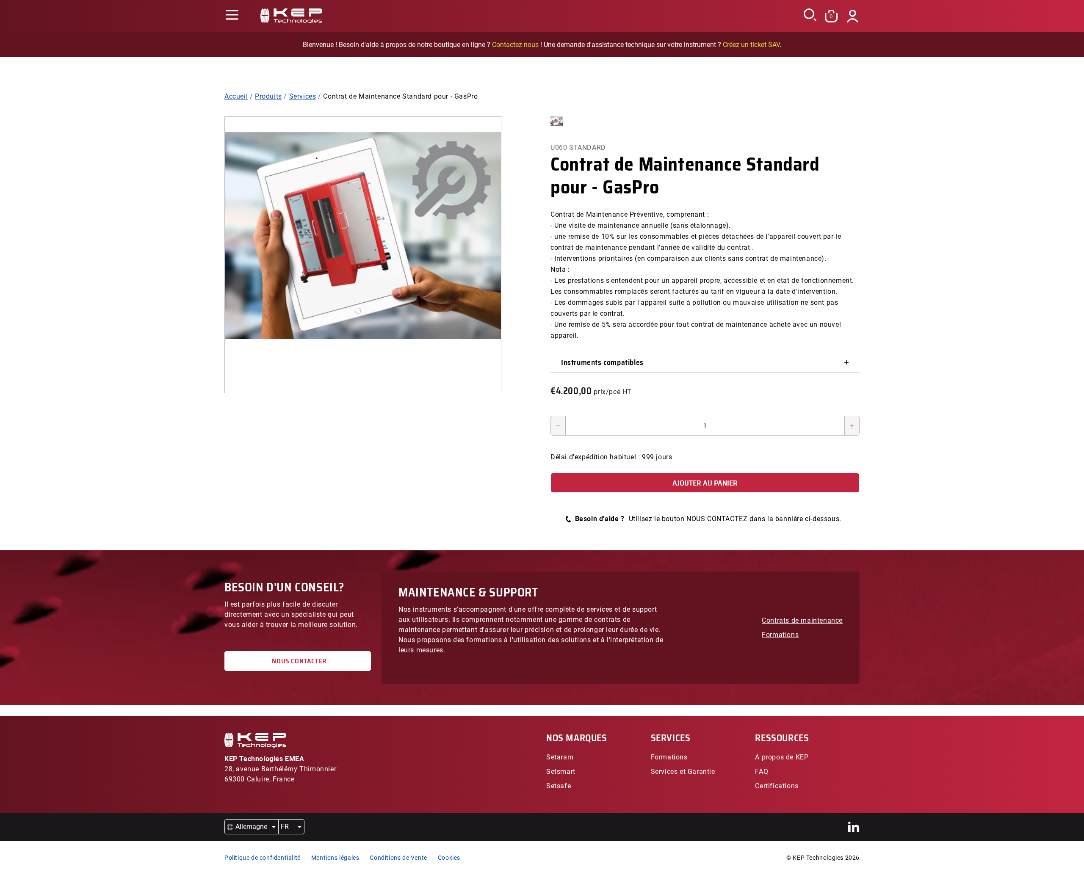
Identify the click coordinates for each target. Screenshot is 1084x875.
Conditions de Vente (398, 857)
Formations (780, 635)
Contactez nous (515, 45)
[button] (231, 15)
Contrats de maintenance (802, 620)
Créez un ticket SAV (751, 45)
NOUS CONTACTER (297, 661)
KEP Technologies (818, 857)
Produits (268, 96)
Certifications (776, 786)
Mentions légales (335, 857)
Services (302, 96)
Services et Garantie (683, 771)
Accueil (236, 96)
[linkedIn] (854, 827)
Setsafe (558, 786)
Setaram (559, 757)
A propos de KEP (781, 757)
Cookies (449, 857)
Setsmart (560, 771)
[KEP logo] (291, 15)
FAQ (761, 771)
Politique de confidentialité (262, 857)
